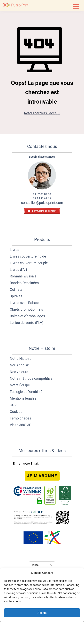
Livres (14, 250)
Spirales (16, 296)
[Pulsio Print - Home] (15, 5)
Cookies (16, 412)
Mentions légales (23, 398)
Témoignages (20, 418)
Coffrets (16, 289)
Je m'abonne (42, 476)
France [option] (34, 565)
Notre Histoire (20, 358)
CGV (13, 405)
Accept (42, 613)
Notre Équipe (20, 385)
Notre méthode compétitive (31, 378)
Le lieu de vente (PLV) (26, 323)
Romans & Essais (23, 276)
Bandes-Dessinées (24, 283)
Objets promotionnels (26, 309)
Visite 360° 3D (20, 425)
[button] (76, 6)
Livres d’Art (18, 269)
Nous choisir (19, 365)
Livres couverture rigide (28, 256)
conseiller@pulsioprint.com (42, 203)
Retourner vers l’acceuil (42, 113)
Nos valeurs (19, 372)
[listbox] (42, 565)
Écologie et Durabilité (26, 392)
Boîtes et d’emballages (27, 316)
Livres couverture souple (29, 263)
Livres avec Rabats (24, 303)
